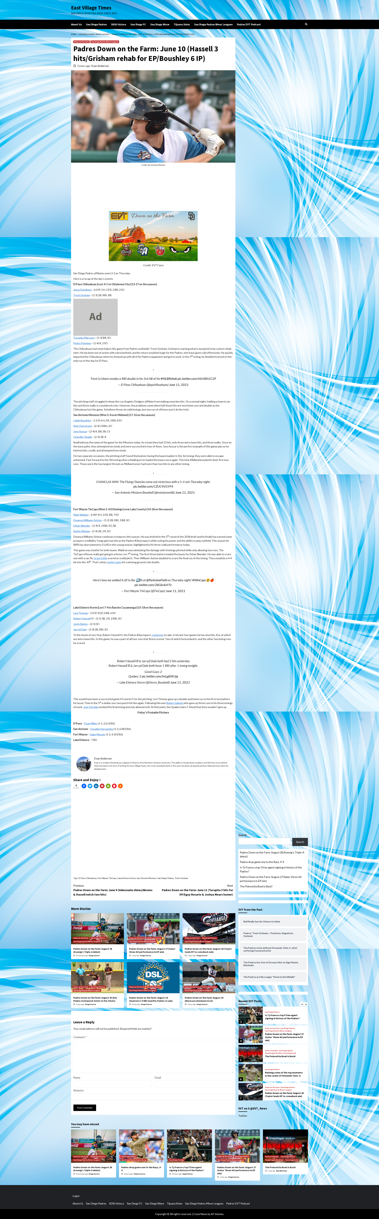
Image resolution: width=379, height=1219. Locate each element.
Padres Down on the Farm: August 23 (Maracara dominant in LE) (204, 999)
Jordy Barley (80, 624)
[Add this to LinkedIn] (96, 786)
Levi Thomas (80, 613)
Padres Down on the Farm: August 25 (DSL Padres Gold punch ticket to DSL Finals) (95, 999)
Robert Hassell (81, 618)
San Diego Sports (286, 1031)
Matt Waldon (81, 514)
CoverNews (200, 1214)
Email (158, 1077)
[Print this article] (108, 786)
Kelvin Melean (81, 531)
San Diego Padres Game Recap (133, 1160)
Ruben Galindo (174, 703)
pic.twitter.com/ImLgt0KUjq (160, 676)
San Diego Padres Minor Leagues (213, 24)
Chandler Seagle (82, 437)
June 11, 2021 (179, 385)
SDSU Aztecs (118, 24)
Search (242, 835)
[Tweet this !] (90, 786)
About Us (76, 24)
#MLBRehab (169, 379)
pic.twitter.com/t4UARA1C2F (197, 379)
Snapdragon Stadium (274, 1034)
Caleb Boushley (82, 420)
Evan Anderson (100, 65)
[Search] (306, 24)
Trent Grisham (81, 295)
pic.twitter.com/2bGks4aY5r (153, 585)
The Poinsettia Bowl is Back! (256, 886)
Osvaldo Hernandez (101, 729)
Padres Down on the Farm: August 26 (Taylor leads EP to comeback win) (208, 950)
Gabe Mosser (97, 734)
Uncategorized (290, 1034)
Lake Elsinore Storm (127, 878)
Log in (76, 1196)
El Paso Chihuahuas (88, 878)
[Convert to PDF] (114, 786)
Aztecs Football (271, 1031)
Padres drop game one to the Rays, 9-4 (262, 862)
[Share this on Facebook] (84, 786)
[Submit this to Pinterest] (102, 786)
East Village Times (91, 7)
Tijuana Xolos (182, 24)
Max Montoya (281, 1171)
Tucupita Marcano (84, 337)
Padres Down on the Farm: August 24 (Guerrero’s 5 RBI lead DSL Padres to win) (151, 999)
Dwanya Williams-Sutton (87, 520)
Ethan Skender (81, 525)
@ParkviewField (156, 580)
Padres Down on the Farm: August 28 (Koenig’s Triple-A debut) (92, 950)
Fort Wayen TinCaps (107, 878)
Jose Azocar (80, 431)
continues (157, 635)
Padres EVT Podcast (249, 24)
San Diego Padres (96, 24)
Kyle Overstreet (82, 426)
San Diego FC (138, 24)
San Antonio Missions (147, 878)
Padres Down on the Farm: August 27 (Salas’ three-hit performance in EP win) (152, 950)
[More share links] (120, 786)
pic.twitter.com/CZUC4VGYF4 (153, 486)
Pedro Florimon (82, 343)
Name (76, 1077)
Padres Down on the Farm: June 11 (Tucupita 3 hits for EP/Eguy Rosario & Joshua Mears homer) (197, 890)
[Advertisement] (153, 190)
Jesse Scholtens (82, 289)
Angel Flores (188, 1174)
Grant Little (100, 558)
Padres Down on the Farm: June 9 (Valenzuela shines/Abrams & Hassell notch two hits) (112, 890)
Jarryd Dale (80, 629)
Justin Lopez (114, 562)
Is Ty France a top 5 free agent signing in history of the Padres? (271, 869)
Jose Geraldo (90, 707)
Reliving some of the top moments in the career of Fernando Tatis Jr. (284, 1055)
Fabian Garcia (139, 1174)
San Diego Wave (159, 24)
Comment (79, 1037)
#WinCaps (199, 580)
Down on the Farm (81, 42)
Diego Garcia (94, 955)
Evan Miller (90, 723)
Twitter (242, 1115)
